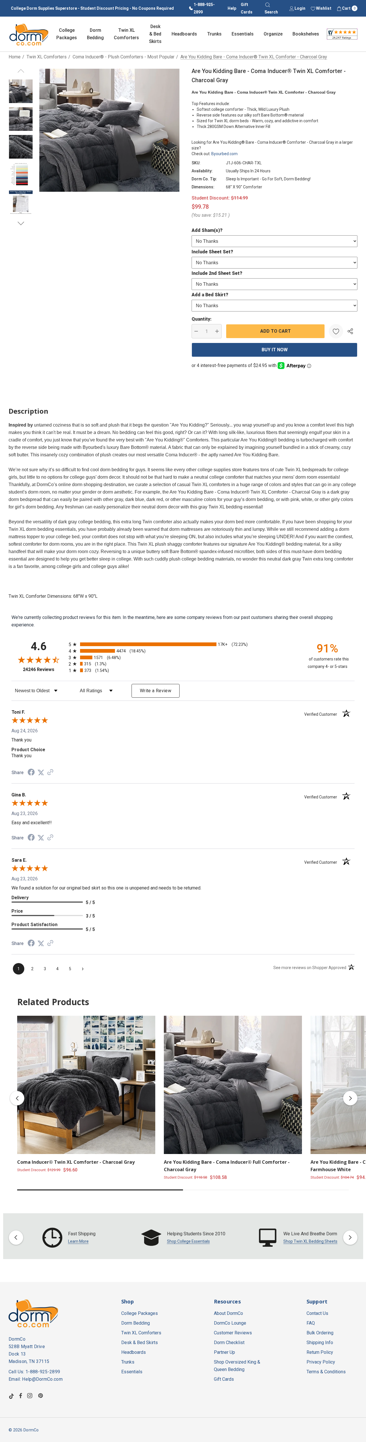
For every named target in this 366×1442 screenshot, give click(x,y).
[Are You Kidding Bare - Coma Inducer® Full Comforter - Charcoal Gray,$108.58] (233, 1085)
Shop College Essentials (188, 1241)
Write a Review (155, 690)
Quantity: (202, 319)
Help (232, 8)
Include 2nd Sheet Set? (217, 273)
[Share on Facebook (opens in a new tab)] (31, 773)
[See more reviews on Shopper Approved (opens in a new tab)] (50, 772)
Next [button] (350, 1098)
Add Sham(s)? (207, 230)
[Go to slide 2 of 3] (20, 223)
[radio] (183, 644)
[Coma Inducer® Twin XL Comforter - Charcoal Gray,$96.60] (86, 1085)
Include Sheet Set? (212, 252)
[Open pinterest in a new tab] (41, 1396)
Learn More (78, 1241)
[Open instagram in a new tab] (30, 1396)
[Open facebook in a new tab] (20, 1396)
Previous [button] (17, 1098)
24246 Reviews (44, 669)
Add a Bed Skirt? (210, 294)
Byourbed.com (224, 153)
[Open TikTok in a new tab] (11, 1396)
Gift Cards (246, 8)
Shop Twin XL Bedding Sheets (310, 1241)
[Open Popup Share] (350, 331)
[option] (69, 1238)
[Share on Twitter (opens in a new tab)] (40, 772)
